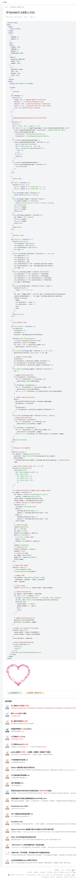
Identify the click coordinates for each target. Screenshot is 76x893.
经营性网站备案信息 (58, 875)
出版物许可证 (59, 877)
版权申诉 (53, 877)
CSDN (63, 870)
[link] (6, 7)
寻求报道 (49, 872)
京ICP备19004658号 (31, 875)
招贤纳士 (36, 872)
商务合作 (43, 872)
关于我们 (29, 872)
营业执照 (66, 877)
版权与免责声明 (45, 877)
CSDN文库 (69, 870)
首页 (6, 7)
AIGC (25, 17)
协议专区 (56, 872)
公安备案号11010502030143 (17, 875)
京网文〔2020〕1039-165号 (44, 875)
